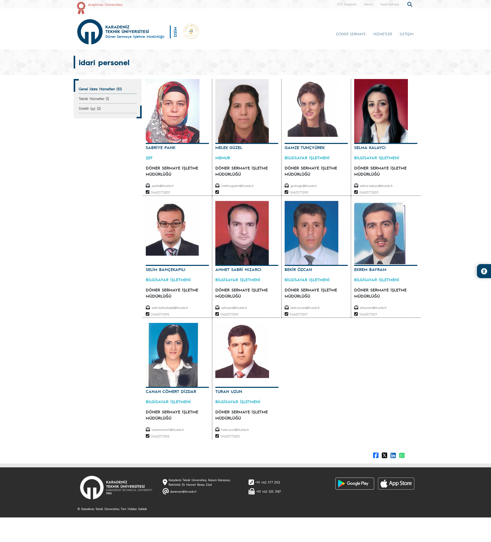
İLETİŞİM (407, 33)
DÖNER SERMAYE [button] (351, 33)
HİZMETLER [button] (382, 33)
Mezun (368, 4)
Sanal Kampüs (389, 4)
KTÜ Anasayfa (346, 4)
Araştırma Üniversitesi (105, 4)
